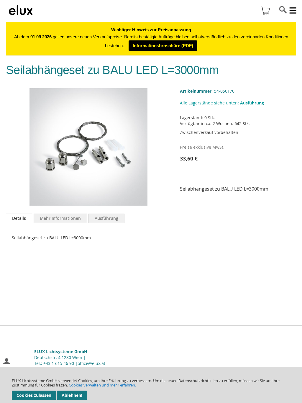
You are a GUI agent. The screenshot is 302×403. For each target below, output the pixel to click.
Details (19, 218)
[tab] (19, 218)
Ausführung (106, 218)
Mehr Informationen (60, 218)
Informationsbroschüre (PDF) (163, 45)
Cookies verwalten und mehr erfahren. (102, 385)
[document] (151, 385)
